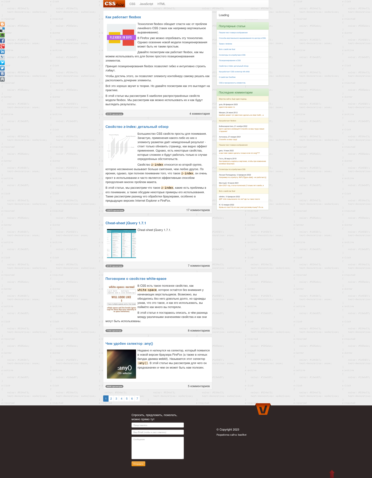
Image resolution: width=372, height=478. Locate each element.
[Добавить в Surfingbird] (2, 62)
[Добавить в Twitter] (2, 68)
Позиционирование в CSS (230, 60)
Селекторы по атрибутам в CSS (232, 55)
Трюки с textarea (225, 43)
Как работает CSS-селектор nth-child (234, 71)
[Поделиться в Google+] (2, 46)
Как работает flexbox (123, 16)
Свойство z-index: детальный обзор (137, 126)
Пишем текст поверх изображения (233, 32)
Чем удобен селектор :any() (129, 343)
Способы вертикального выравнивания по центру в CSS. (242, 38)
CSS (132, 4)
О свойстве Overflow (227, 77)
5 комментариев (199, 386)
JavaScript (146, 4)
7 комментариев (199, 265)
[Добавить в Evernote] (2, 35)
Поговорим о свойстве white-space (135, 278)
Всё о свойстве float (227, 49)
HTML (161, 4)
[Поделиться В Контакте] (2, 73)
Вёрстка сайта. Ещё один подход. (233, 99)
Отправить (138, 463)
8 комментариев (199, 330)
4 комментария (199, 113)
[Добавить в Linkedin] (2, 51)
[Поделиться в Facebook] (2, 40)
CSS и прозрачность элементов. (232, 82)
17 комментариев (198, 210)
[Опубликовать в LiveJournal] (2, 57)
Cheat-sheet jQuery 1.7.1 (125, 222)
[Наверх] (2, 79)
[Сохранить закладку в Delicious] (2, 29)
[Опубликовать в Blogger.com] (2, 24)
